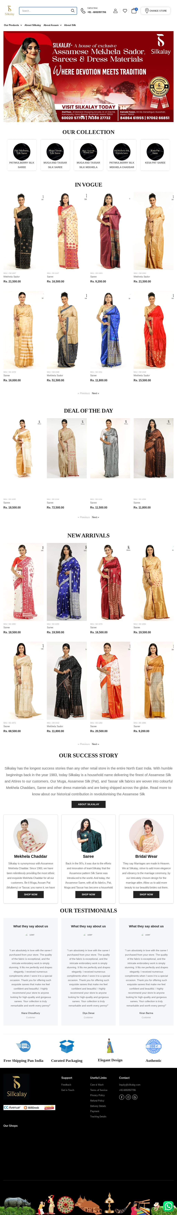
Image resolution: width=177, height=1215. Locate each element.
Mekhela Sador (11, 276)
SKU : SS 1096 (140, 723)
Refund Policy (97, 1100)
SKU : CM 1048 (53, 372)
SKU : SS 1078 (9, 372)
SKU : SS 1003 (96, 273)
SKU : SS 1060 (9, 624)
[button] (81, 116)
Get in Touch (67, 1090)
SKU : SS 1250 (53, 624)
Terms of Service (98, 1090)
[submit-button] (73, 11)
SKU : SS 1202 (96, 723)
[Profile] (115, 11)
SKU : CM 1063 (140, 273)
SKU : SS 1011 (96, 372)
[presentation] (171, 466)
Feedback (66, 1084)
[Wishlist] (125, 11)
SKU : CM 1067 (9, 273)
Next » (95, 393)
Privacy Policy (97, 1095)
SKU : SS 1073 (9, 723)
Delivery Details (98, 1106)
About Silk (70, 25)
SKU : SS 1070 (96, 624)
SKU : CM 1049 (140, 372)
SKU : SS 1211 (96, 499)
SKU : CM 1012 (53, 723)
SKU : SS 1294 (140, 624)
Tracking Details (98, 1116)
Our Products (11, 25)
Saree (50, 276)
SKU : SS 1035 (9, 499)
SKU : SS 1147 (53, 273)
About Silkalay (33, 25)
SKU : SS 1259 (140, 499)
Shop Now (30, 894)
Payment (94, 1111)
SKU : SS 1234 (53, 499)
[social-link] (121, 1097)
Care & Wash (97, 1084)
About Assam (51, 25)
